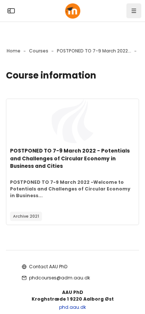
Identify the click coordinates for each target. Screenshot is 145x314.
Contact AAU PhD (48, 266)
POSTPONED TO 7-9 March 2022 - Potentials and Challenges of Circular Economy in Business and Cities (70, 158)
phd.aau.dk (72, 307)
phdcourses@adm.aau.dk (59, 278)
